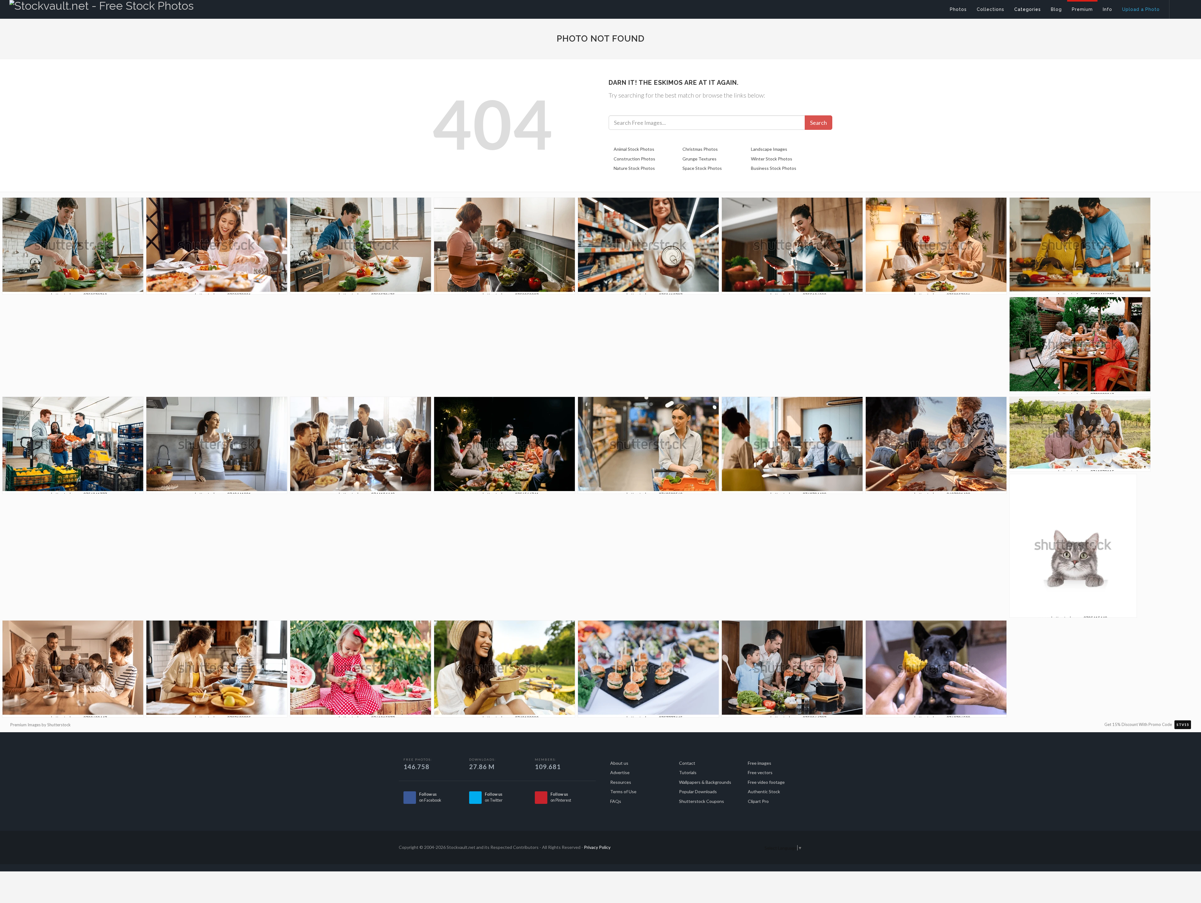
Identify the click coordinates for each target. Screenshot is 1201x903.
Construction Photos (634, 158)
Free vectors (760, 772)
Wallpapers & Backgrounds (705, 782)
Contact (687, 763)
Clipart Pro (758, 801)
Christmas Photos (700, 149)
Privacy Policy (597, 847)
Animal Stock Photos (634, 149)
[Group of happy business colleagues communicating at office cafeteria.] (792, 447)
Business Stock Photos (773, 168)
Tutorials (688, 772)
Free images (759, 763)
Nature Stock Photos (634, 168)
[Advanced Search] (1181, 8)
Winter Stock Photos (771, 158)
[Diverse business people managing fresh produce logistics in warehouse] (73, 447)
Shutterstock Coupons (701, 801)
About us (619, 763)
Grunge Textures (699, 158)
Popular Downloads (698, 791)
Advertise (620, 772)
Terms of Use (623, 791)
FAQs (615, 801)
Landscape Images (769, 149)
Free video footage (766, 782)
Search (818, 122)
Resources (620, 782)
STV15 (1183, 725)
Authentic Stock (764, 791)
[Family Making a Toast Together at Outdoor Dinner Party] (1080, 347)
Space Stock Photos (702, 168)
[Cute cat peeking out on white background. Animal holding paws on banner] (1073, 547)
